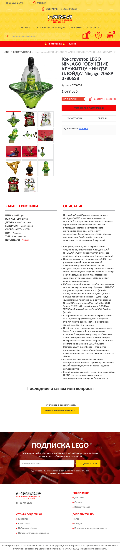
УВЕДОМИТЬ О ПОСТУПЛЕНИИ (89, 108)
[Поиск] (7, 36)
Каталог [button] (26, 28)
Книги (72, 44)
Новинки (76, 28)
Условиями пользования (58, 473)
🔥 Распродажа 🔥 (54, 44)
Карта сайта (24, 524)
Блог (76, 519)
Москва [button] (83, 129)
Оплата (78, 502)
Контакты (93, 28)
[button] (98, 35)
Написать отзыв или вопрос (60, 410)
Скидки (78, 524)
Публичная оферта (27, 528)
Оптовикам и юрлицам (50, 28)
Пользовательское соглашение (33, 533)
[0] (110, 35)
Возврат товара (82, 507)
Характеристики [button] (75, 118)
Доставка (79, 498)
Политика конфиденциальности (90, 528)
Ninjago (25, 240)
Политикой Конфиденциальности (75, 471)
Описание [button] (102, 118)
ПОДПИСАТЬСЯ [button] (88, 464)
